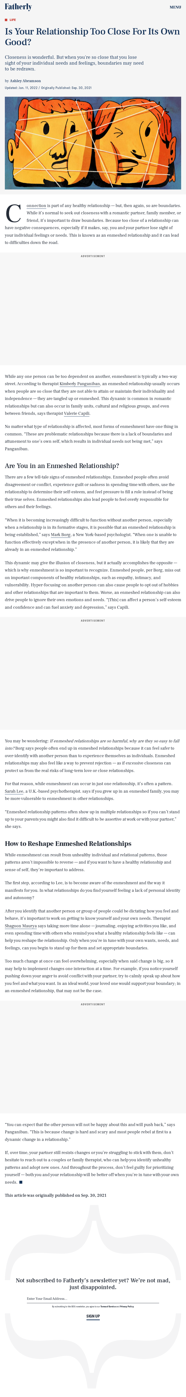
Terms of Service (108, 1306)
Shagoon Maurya (21, 926)
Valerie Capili (76, 413)
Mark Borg (60, 535)
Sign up (93, 1316)
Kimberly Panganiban (80, 384)
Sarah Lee (14, 791)
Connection (36, 206)
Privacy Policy (127, 1306)
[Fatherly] (18, 7)
